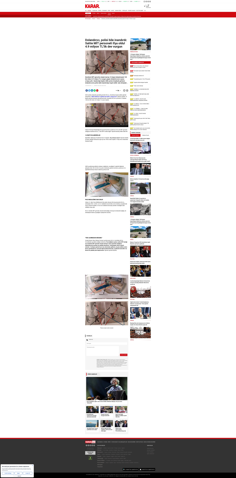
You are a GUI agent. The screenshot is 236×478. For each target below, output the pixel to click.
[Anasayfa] (86, 10)
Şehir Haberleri (150, 453)
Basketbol (108, 454)
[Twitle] (89, 90)
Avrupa (115, 450)
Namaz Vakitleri (151, 450)
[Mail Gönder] (97, 90)
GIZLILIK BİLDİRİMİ (131, 442)
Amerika (111, 450)
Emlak (109, 452)
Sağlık (112, 456)
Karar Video (118, 10)
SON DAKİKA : (88, 16)
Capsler (111, 462)
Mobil (106, 458)
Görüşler (124, 10)
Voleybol (113, 454)
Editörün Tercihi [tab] (145, 135)
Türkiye (109, 13)
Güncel (89, 10)
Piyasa (105, 452)
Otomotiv (114, 452)
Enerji (118, 452)
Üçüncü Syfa (110, 448)
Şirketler (130, 452)
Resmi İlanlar (131, 10)
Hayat (112, 10)
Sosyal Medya (115, 458)
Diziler (104, 456)
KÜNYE (109, 442)
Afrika (122, 450)
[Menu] (145, 10)
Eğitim (98, 13)
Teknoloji (100, 458)
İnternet (110, 458)
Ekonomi (104, 10)
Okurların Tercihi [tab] (135, 135)
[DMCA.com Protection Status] (90, 458)
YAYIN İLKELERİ (114, 442)
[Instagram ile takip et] (94, 445)
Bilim (125, 458)
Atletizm (118, 454)
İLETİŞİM (105, 442)
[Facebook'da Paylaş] (86, 90)
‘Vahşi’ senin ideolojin (97, 16)
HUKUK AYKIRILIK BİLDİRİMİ (149, 442)
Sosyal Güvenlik (123, 452)
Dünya (99, 10)
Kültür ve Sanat (125, 462)
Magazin (108, 456)
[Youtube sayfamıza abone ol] (90, 445)
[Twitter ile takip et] (150, 1)
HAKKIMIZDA (100, 442)
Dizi (112, 460)
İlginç (122, 460)
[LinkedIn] (92, 90)
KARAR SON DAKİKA (90, 452)
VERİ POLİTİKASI (139, 442)
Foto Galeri (100, 462)
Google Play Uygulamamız (131, 469)
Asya (119, 450)
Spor (109, 10)
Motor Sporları (124, 454)
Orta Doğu (105, 450)
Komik (119, 460)
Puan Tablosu (150, 452)
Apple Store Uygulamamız (148, 469)
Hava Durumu (150, 448)
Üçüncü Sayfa (103, 13)
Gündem (108, 460)
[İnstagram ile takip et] (146, 1)
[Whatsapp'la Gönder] (94, 90)
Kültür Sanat (139, 10)
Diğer (129, 454)
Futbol (103, 454)
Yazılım (121, 458)
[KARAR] (92, 6)
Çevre (113, 13)
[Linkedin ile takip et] (92, 445)
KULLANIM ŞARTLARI (122, 442)
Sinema (115, 460)
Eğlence (123, 456)
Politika (94, 13)
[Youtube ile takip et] (144, 1)
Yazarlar (94, 10)
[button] (116, 90)
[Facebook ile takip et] (148, 1)
